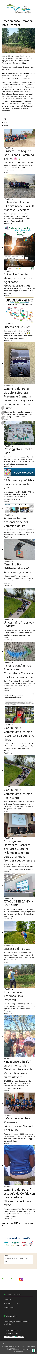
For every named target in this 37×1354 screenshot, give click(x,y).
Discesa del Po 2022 (17, 948)
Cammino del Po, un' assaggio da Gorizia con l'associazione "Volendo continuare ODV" (19, 1197)
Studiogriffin (18, 1351)
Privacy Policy (9, 1336)
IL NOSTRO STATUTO (12, 1304)
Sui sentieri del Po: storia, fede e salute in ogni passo (18, 278)
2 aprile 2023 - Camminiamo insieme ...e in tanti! (18, 793)
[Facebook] (3, 1343)
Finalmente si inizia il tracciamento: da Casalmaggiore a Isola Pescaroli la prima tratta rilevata (18, 1069)
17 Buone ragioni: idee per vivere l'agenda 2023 (19, 484)
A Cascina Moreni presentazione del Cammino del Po (16, 522)
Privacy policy (9, 1308)
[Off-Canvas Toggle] (33, 8)
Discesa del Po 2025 (17, 327)
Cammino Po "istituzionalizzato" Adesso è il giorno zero (19, 568)
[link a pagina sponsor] (18, 1244)
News (6, 1256)
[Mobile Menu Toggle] (3, 8)
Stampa (6, 1262)
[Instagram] (6, 1343)
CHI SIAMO (8, 1300)
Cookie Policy (20, 1336)
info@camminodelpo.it (13, 1330)
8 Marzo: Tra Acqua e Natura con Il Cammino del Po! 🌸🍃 (19, 154)
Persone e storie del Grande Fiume (16, 1259)
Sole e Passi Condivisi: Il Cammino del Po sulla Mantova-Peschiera (19, 206)
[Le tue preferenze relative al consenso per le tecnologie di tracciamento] (33, 1350)
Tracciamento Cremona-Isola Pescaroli (13, 995)
